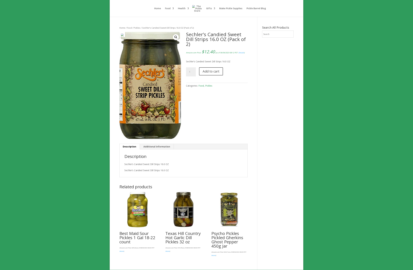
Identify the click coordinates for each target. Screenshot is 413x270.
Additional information (156, 146)
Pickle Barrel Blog (256, 8)
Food (168, 8)
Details (241, 53)
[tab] (129, 146)
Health (182, 8)
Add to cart (211, 71)
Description (129, 146)
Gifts (209, 8)
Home (157, 8)
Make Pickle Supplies (230, 8)
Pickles (137, 27)
